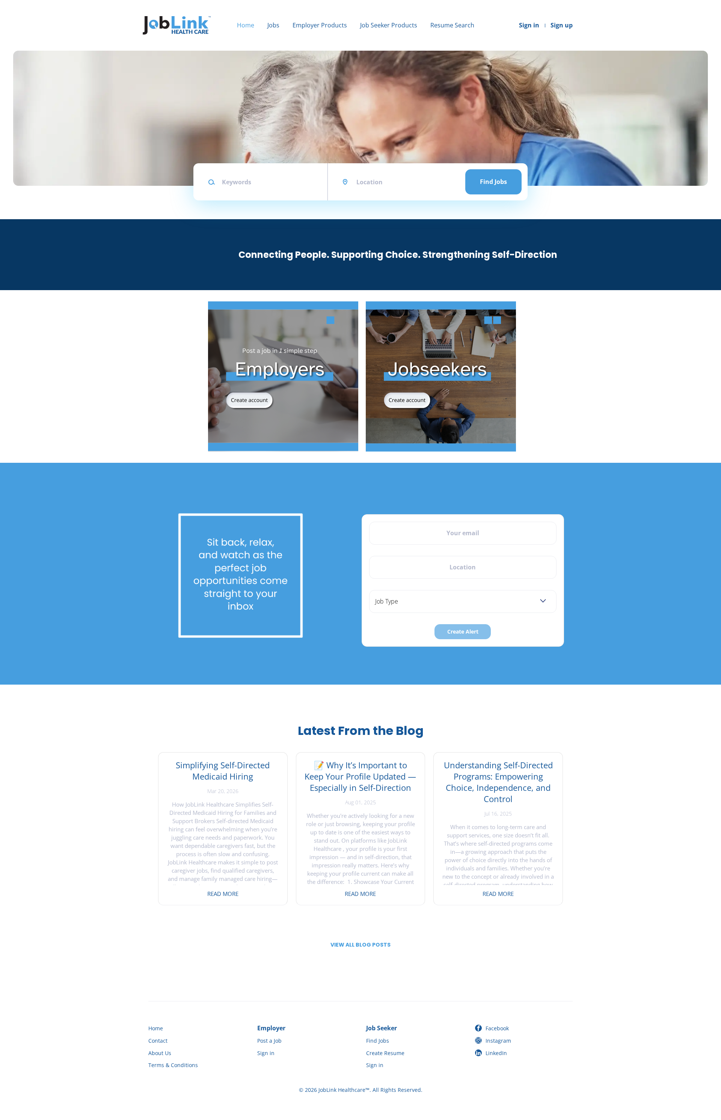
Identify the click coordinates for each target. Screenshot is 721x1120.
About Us (159, 1053)
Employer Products (320, 25)
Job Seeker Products (388, 25)
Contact (157, 1040)
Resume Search (452, 25)
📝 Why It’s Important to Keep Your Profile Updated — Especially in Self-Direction (360, 776)
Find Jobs (493, 182)
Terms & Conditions (173, 1065)
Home (245, 25)
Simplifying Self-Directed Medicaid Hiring (223, 770)
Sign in (529, 25)
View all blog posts (360, 944)
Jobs (273, 25)
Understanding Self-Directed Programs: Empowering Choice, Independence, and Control (498, 781)
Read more (222, 893)
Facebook (497, 1028)
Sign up (562, 25)
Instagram (498, 1040)
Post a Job (269, 1040)
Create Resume (385, 1053)
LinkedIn (496, 1053)
